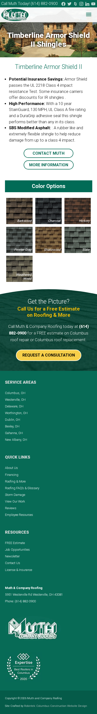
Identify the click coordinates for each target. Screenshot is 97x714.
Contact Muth (48, 153)
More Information (48, 165)
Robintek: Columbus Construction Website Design (55, 706)
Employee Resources (19, 515)
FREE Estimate (15, 543)
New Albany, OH (16, 439)
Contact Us (12, 563)
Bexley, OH (12, 426)
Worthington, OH (16, 413)
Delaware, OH (14, 406)
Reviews (10, 508)
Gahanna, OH (14, 433)
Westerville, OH (15, 399)
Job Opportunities (17, 549)
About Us (11, 468)
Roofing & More (15, 481)
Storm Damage (15, 495)
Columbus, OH (15, 393)
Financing (11, 475)
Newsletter (12, 556)
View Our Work (15, 501)
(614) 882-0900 (44, 3)
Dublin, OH (12, 419)
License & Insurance (18, 570)
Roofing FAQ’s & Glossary (22, 488)
